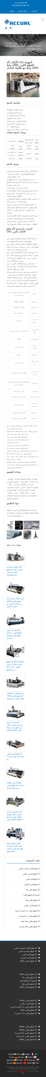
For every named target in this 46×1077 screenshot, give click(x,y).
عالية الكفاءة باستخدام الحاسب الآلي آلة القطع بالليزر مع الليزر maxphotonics (15, 571)
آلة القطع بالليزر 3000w (28, 1027)
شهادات (11, 11)
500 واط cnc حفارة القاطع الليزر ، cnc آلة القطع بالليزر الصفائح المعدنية (14, 634)
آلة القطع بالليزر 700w (28, 1010)
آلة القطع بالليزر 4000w (28, 1030)
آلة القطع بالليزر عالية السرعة (29, 927)
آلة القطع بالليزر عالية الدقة (30, 921)
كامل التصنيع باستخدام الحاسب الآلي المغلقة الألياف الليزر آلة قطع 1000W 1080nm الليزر (15, 816)
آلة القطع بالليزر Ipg (33, 900)
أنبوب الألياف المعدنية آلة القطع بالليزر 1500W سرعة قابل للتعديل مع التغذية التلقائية (15, 602)
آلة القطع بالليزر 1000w (28, 987)
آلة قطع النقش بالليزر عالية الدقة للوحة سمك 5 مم (15, 756)
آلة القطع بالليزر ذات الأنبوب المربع (28, 911)
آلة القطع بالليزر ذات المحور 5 (29, 916)
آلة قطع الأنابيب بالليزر (32, 905)
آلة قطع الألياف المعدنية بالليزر (29, 869)
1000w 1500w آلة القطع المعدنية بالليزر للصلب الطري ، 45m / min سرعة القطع (15, 666)
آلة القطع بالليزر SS (33, 890)
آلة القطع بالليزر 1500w (28, 1000)
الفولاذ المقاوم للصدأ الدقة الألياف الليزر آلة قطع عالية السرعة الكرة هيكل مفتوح (15, 847)
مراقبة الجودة (22, 11)
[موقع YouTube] (6, 28)
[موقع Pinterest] (11, 28)
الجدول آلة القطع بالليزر (31, 895)
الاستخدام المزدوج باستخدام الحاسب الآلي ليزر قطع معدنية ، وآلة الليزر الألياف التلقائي (15, 726)
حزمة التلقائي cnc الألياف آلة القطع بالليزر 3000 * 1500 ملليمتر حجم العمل (15, 696)
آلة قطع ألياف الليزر (33, 879)
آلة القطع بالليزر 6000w (28, 1039)
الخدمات (34, 11)
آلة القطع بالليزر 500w (28, 961)
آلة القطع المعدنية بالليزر (31, 874)
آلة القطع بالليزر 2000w (28, 974)
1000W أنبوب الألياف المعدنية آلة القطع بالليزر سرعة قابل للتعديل (15, 785)
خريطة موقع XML (16, 1072)
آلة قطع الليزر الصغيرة (32, 884)
